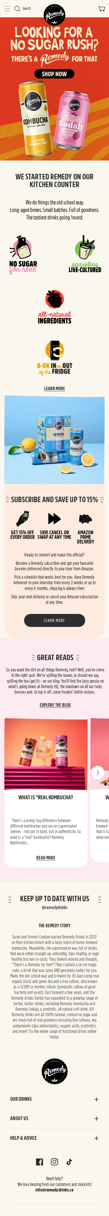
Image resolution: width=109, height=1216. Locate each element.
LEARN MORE (54, 388)
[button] (7, 8)
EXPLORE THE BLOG (55, 705)
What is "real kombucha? (45, 797)
